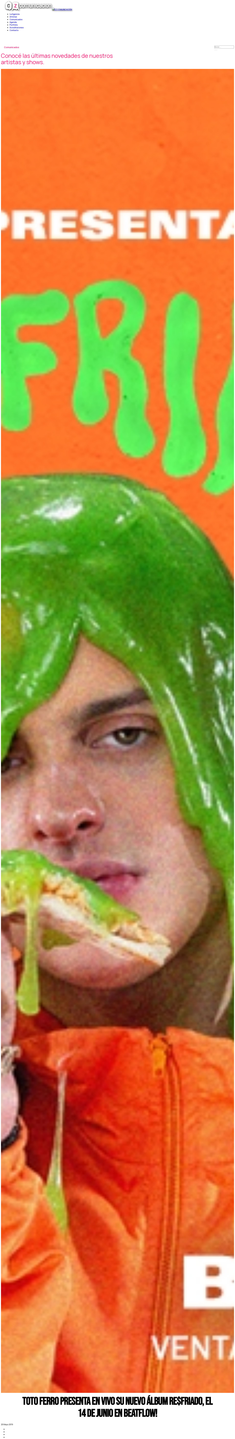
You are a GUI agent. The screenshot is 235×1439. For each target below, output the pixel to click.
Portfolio (14, 25)
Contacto (14, 30)
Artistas (13, 16)
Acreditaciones (17, 27)
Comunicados (16, 19)
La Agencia (14, 14)
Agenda (13, 22)
